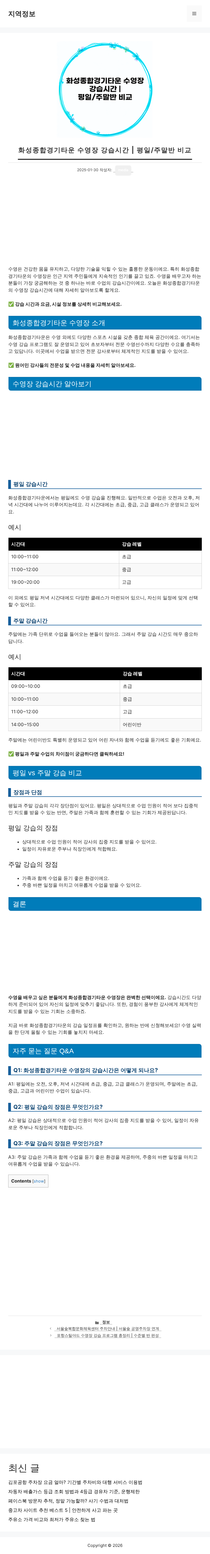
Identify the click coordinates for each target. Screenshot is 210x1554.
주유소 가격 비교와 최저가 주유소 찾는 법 (51, 1519)
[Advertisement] (105, 225)
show (39, 1181)
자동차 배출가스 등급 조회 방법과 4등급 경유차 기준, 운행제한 (74, 1491)
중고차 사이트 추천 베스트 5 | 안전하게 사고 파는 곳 (63, 1510)
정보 (106, 1322)
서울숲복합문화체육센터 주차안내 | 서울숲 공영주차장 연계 (108, 1328)
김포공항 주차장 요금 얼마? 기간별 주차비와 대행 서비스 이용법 (75, 1482)
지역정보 (22, 14)
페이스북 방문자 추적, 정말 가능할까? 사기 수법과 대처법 (68, 1501)
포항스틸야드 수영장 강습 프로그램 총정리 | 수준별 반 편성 (108, 1335)
